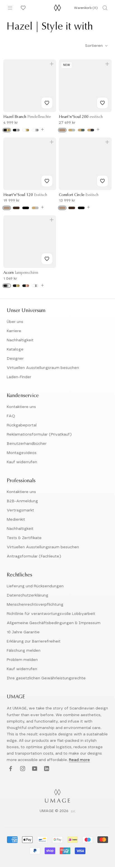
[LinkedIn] (46, 769)
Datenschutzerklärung (27, 595)
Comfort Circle (79, 195)
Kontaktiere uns (21, 407)
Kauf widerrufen (22, 462)
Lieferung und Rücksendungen (35, 586)
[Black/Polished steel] (6, 285)
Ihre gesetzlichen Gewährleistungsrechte (46, 678)
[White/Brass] (25, 130)
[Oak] (62, 130)
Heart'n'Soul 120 (25, 195)
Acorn (20, 273)
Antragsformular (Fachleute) (34, 556)
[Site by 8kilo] (73, 812)
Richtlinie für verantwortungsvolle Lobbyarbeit (51, 614)
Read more (79, 760)
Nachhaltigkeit (20, 340)
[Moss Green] (81, 130)
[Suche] (105, 8)
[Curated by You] (22, 7)
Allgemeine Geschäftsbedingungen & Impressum (53, 623)
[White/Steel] (35, 130)
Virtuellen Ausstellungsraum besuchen (43, 368)
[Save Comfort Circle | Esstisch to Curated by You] (102, 181)
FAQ (11, 416)
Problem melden (22, 660)
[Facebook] (10, 769)
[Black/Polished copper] (25, 285)
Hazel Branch (27, 117)
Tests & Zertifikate (24, 538)
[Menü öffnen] (10, 8)
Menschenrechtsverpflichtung (35, 605)
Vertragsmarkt (20, 510)
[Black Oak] (25, 208)
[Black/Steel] (16, 130)
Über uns (15, 322)
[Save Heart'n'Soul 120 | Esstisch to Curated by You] (47, 181)
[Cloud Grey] (71, 130)
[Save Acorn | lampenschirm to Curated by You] (47, 259)
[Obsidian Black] (90, 130)
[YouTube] (34, 769)
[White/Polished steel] (35, 285)
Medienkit (16, 519)
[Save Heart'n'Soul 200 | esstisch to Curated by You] (102, 103)
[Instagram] (22, 769)
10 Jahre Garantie (23, 632)
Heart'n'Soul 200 (81, 117)
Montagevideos (22, 453)
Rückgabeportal (22, 425)
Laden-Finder (19, 377)
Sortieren (94, 46)
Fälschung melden (23, 651)
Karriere (14, 331)
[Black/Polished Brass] (16, 285)
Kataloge (15, 349)
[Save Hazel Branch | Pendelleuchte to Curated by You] (47, 103)
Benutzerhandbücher (27, 444)
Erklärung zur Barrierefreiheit (34, 641)
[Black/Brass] (6, 130)
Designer (15, 359)
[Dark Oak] (16, 208)
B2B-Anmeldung (22, 501)
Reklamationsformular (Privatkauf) (39, 434)
